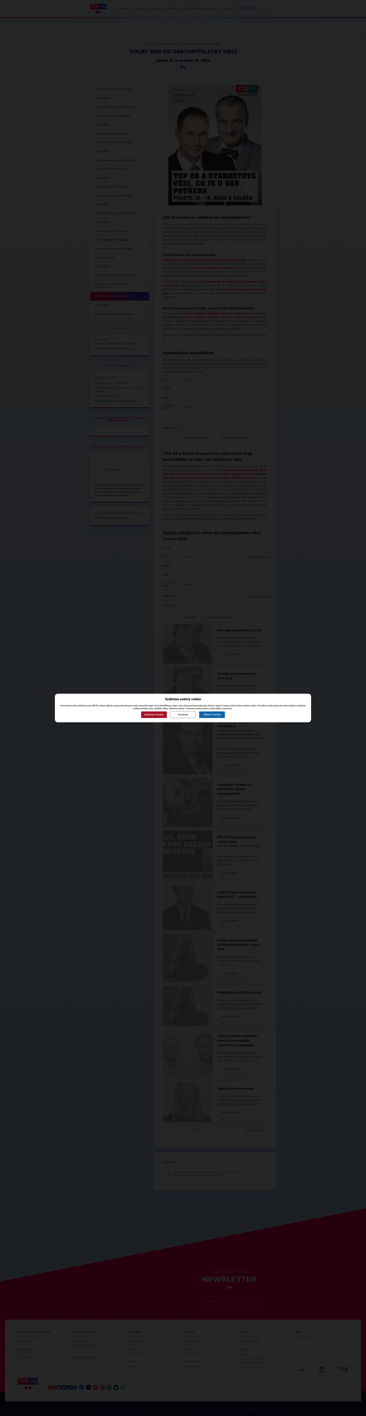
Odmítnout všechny (154, 714)
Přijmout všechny (212, 714)
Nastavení (183, 714)
